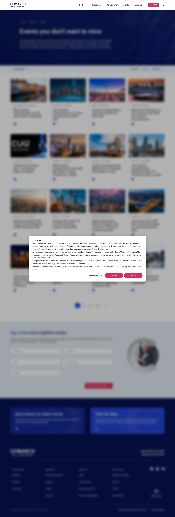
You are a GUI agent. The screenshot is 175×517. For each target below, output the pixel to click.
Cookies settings (95, 275)
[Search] (163, 5)
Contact (153, 5)
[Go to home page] (17, 5)
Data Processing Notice (123, 266)
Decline (133, 275)
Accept (114, 275)
